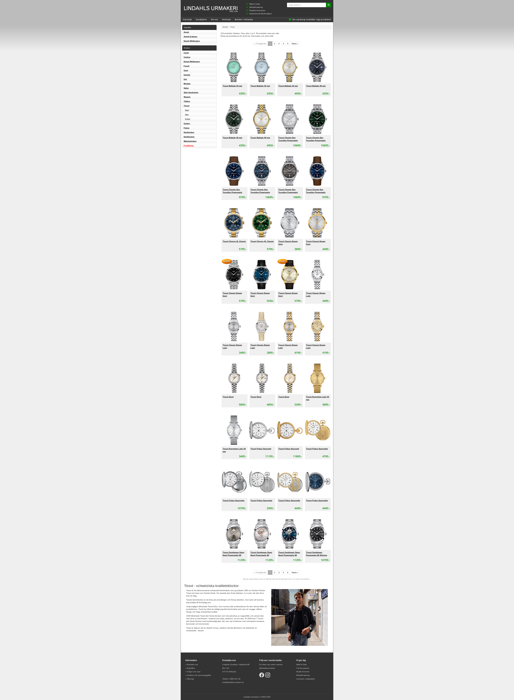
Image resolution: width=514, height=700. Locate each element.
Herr (187, 114)
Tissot (186, 106)
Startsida (187, 19)
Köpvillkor (191, 668)
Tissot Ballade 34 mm (232, 86)
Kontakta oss (192, 664)
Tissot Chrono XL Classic (234, 241)
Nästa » (295, 44)
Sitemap (190, 679)
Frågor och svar (194, 672)
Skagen (187, 97)
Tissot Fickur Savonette (317, 449)
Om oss (214, 19)
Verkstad (226, 19)
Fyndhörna (189, 145)
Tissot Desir (228, 397)
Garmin (187, 75)
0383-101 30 (235, 679)
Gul (185, 79)
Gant (186, 70)
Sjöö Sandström (191, 92)
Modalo (187, 84)
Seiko (186, 88)
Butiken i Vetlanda (244, 19)
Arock (186, 32)
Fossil (186, 66)
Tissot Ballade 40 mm (316, 86)
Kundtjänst (201, 19)
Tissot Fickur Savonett (260, 449)
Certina (187, 57)
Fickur (187, 119)
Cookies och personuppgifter (199, 675)
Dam (187, 110)
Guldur (187, 123)
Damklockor (189, 137)
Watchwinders (190, 141)
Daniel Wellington (192, 41)
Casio (186, 53)
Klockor (225, 27)
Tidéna (187, 101)
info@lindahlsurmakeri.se (233, 682)
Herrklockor (189, 132)
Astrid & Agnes (190, 36)
